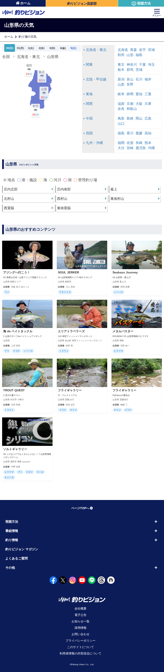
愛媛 (139, 133)
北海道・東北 (28, 57)
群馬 (130, 69)
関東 (89, 64)
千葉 (142, 64)
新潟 (121, 79)
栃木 (121, 69)
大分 (121, 148)
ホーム (25, 3)
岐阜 (121, 94)
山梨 (121, 84)
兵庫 (148, 103)
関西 (89, 103)
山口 (121, 123)
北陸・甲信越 (96, 79)
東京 (121, 64)
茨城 (139, 69)
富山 (130, 79)
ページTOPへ (80, 508)
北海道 (123, 50)
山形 (130, 55)
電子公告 (80, 615)
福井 (148, 79)
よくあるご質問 (16, 558)
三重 (148, 94)
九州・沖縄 (94, 143)
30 (9, 48)
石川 (139, 79)
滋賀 (121, 103)
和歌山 (132, 109)
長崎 (139, 143)
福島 (139, 55)
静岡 (130, 94)
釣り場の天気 (28, 36)
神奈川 (132, 64)
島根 (130, 118)
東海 (89, 94)
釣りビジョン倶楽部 (82, 3)
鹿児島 (141, 148)
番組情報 (11, 531)
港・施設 (29, 180)
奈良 (121, 109)
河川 (57, 180)
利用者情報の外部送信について (80, 653)
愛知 (139, 94)
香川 (130, 133)
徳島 (121, 133)
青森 (133, 50)
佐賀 (130, 143)
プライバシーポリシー (80, 640)
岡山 (139, 118)
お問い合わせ (80, 634)
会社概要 (80, 608)
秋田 (121, 55)
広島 (148, 118)
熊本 (148, 143)
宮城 (151, 50)
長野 (130, 84)
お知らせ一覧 (80, 621)
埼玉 (151, 64)
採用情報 (80, 627)
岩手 (142, 50)
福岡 (121, 143)
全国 (6, 57)
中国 (89, 118)
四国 (89, 133)
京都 (130, 103)
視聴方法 (144, 3)
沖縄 (151, 148)
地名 (11, 180)
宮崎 (130, 148)
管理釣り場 (87, 180)
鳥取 (121, 118)
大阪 (139, 103)
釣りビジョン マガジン (21, 549)
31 (20, 48)
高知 (148, 133)
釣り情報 (11, 540)
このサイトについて (80, 647)
